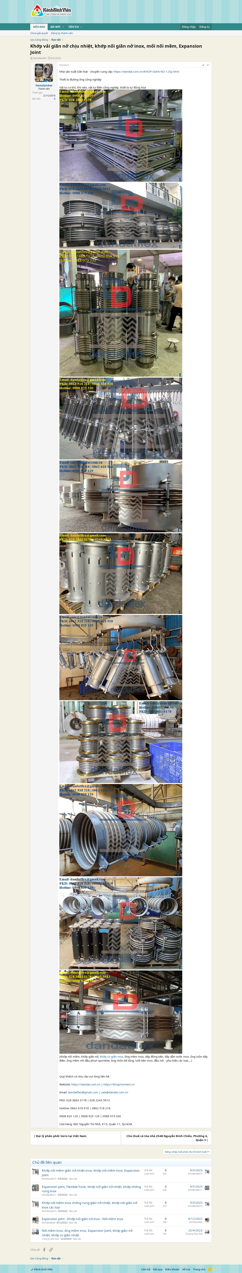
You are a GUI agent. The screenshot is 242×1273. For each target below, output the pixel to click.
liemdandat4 (48, 1222)
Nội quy (157, 1269)
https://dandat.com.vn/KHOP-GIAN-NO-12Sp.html (146, 71)
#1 (208, 65)
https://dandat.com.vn (85, 1084)
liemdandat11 (49, 1194)
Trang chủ (199, 1269)
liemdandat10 (49, 1178)
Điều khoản (172, 1269)
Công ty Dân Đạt (50, 1238)
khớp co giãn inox (111, 1056)
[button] (63, 27)
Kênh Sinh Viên (43, 1269)
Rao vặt (73, 1178)
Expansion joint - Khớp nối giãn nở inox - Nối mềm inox (82, 1219)
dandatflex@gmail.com (83, 1092)
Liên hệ (145, 1269)
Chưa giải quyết (39, 33)
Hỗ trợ (186, 1269)
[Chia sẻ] (203, 65)
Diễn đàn (39, 27)
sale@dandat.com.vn (114, 1092)
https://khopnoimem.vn (119, 1084)
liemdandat (39, 58)
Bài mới (55, 27)
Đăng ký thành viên (62, 33)
